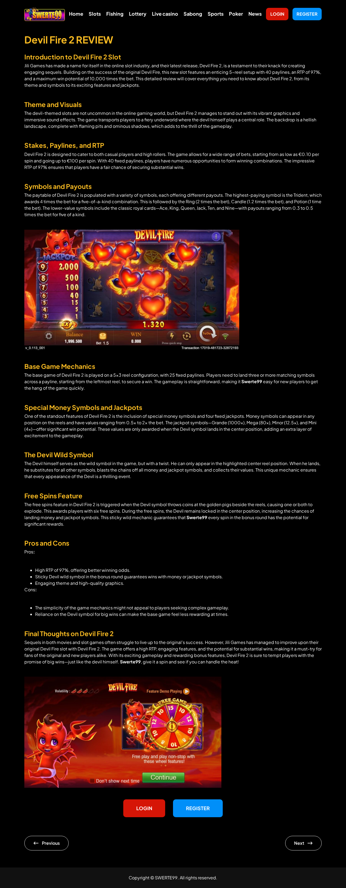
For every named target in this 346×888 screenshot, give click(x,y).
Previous (51, 843)
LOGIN (277, 14)
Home (76, 14)
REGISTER (307, 14)
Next (299, 843)
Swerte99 (251, 381)
